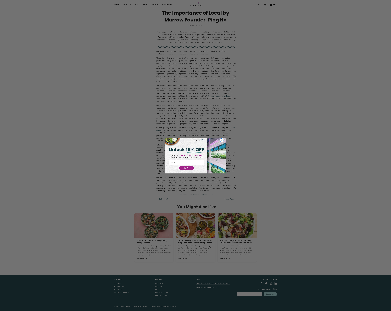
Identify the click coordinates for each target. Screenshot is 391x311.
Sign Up (186, 168)
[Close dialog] (221, 140)
